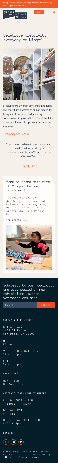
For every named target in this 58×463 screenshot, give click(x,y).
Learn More (29, 166)
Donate (39, 12)
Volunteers (13, 220)
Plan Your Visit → (21, 5)
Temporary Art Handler (16, 134)
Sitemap (22, 457)
